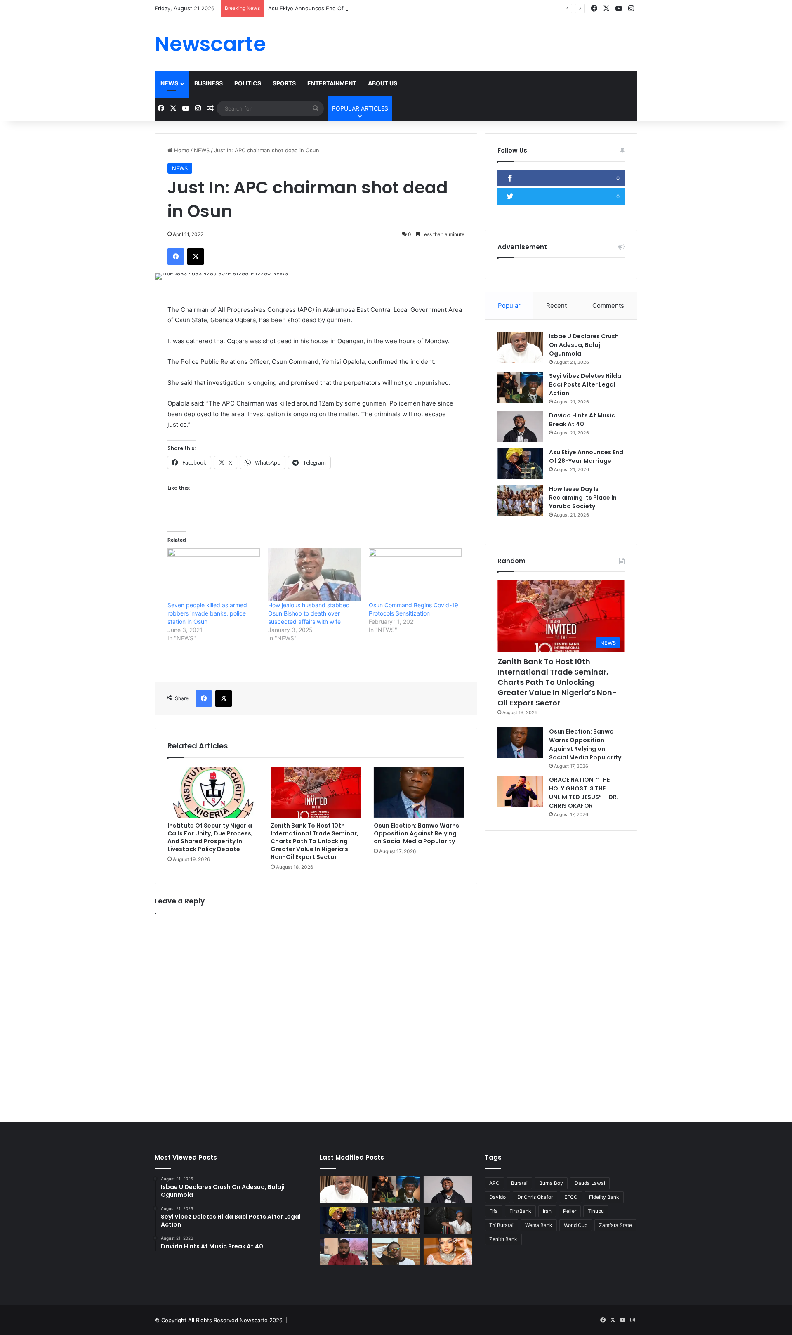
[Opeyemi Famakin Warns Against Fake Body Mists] (344, 1251)
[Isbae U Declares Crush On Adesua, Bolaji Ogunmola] (520, 347)
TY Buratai (501, 1225)
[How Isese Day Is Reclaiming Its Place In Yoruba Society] (520, 500)
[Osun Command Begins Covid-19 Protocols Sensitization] (415, 574)
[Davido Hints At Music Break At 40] (520, 426)
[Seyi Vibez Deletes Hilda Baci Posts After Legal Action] (520, 387)
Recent (556, 305)
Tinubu (596, 1211)
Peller (569, 1211)
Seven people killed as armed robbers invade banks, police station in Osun (207, 613)
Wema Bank (538, 1225)
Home (180, 150)
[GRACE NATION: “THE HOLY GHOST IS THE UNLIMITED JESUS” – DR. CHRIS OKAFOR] (520, 791)
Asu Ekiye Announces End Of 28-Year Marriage (329, 8)
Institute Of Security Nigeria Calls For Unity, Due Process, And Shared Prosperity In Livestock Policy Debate (210, 837)
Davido (497, 1197)
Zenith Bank (503, 1239)
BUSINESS (208, 83)
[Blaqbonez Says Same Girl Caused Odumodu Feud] (396, 1251)
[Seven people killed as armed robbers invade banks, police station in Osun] (213, 574)
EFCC (571, 1197)
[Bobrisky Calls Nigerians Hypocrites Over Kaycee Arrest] (448, 1251)
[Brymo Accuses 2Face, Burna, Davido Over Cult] (448, 1220)
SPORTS (284, 83)
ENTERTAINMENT (331, 83)
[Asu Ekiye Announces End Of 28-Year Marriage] (520, 463)
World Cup (575, 1225)
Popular (509, 305)
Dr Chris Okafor (535, 1197)
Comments (608, 305)
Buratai (519, 1183)
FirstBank (520, 1211)
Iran (547, 1211)
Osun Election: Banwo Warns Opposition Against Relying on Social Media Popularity (416, 833)
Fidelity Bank (604, 1197)
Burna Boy (551, 1183)
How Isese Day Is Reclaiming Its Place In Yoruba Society (583, 497)
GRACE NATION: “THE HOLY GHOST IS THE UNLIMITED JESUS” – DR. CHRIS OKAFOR (583, 793)
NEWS (169, 83)
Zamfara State (615, 1225)
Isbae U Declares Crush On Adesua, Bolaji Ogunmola (584, 345)
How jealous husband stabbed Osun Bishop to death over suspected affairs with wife (309, 613)
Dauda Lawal (590, 1183)
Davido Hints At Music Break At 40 (582, 419)
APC (494, 1183)
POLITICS (247, 83)
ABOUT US (382, 83)
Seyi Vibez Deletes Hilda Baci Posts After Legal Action (585, 384)
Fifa (493, 1211)
